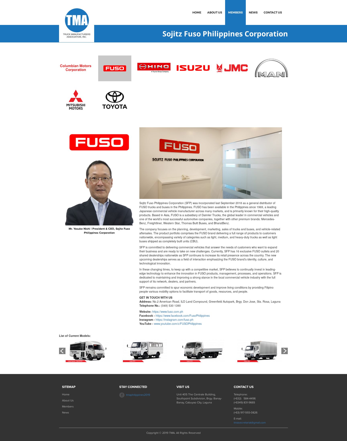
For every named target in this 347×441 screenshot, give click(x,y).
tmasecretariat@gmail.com (250, 422)
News (253, 12)
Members (235, 12)
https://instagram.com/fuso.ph (174, 320)
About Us (214, 12)
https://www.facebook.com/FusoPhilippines (183, 316)
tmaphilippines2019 (138, 394)
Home (196, 12)
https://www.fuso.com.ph (167, 311)
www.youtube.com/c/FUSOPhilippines (178, 324)
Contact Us (273, 12)
